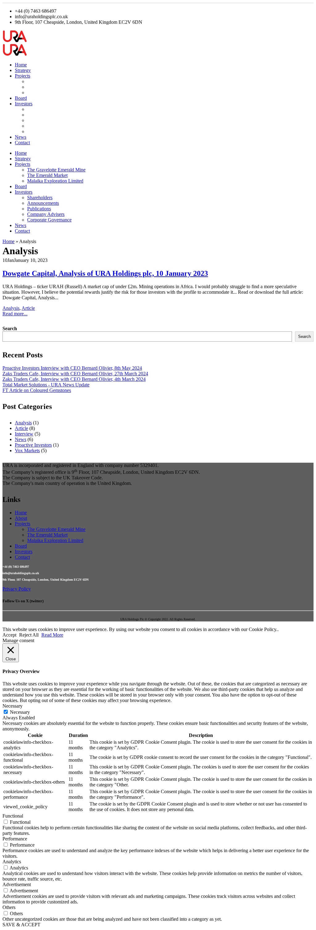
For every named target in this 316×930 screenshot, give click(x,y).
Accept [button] (9, 635)
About (21, 518)
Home (21, 64)
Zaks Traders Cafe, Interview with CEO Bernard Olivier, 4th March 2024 (74, 379)
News (20, 137)
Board (21, 98)
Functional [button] (12, 815)
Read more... (14, 313)
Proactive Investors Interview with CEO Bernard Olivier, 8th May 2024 (72, 368)
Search (9, 328)
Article (28, 308)
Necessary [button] (12, 706)
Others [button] (8, 907)
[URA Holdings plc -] (14, 40)
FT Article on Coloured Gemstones (36, 390)
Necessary (20, 712)
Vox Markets (27, 450)
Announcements (43, 114)
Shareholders (39, 109)
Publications (39, 120)
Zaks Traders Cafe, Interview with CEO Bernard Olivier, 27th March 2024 (75, 373)
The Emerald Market (47, 87)
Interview (24, 433)
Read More (52, 635)
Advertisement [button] (16, 884)
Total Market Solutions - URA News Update (45, 384)
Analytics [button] (11, 861)
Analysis (10, 308)
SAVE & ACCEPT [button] (21, 924)
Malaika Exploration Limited (55, 92)
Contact (22, 142)
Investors (23, 103)
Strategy (23, 70)
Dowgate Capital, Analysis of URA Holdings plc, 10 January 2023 (105, 273)
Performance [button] (14, 838)
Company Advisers (45, 125)
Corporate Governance (49, 131)
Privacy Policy (16, 588)
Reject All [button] (29, 635)
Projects (22, 75)
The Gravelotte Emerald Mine (56, 81)
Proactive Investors (33, 445)
